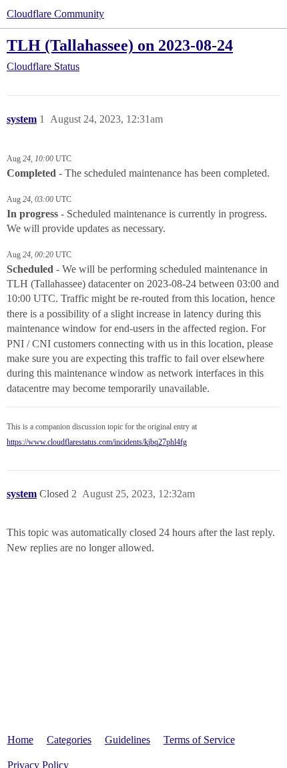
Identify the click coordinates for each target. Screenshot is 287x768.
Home (20, 739)
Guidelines (127, 739)
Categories (69, 739)
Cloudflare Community (55, 13)
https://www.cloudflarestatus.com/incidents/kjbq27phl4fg (97, 442)
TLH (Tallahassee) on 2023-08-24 (120, 45)
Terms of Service (199, 739)
